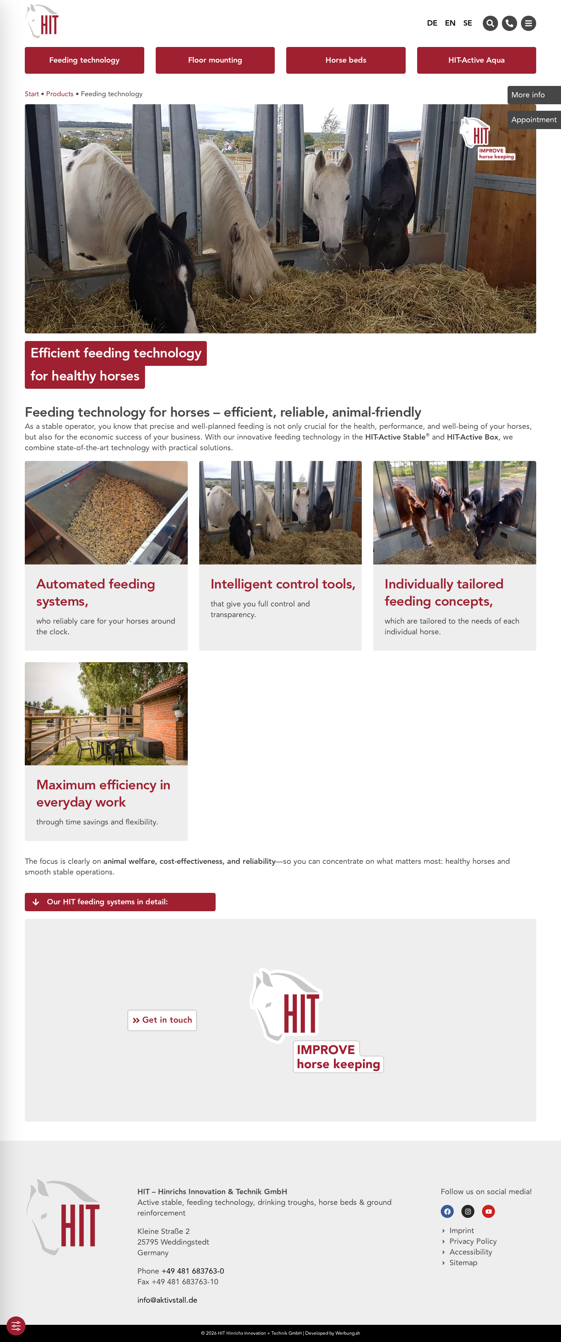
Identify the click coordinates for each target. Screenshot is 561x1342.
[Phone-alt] (509, 23)
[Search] (490, 23)
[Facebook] (447, 1211)
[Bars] (528, 23)
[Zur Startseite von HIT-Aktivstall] (63, 1217)
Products (60, 94)
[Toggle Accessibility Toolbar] (16, 1326)
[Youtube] (488, 1211)
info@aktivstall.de (167, 1300)
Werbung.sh (347, 1333)
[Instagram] (467, 1211)
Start (32, 94)
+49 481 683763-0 (192, 1271)
